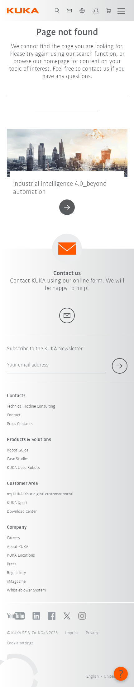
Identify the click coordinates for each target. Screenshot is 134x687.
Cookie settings (20, 643)
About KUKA (17, 546)
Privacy (92, 633)
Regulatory (16, 573)
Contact (14, 415)
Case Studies (18, 459)
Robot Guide (17, 450)
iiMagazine (16, 581)
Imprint (71, 633)
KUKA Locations (21, 555)
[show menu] (121, 10)
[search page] (57, 10)
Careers (13, 538)
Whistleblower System (26, 590)
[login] (95, 10)
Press (11, 564)
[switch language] (82, 10)
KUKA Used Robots (23, 467)
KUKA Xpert (17, 503)
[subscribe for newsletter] (119, 366)
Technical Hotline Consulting (31, 406)
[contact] (69, 10)
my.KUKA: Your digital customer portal (40, 494)
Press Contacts (20, 424)
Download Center (22, 511)
